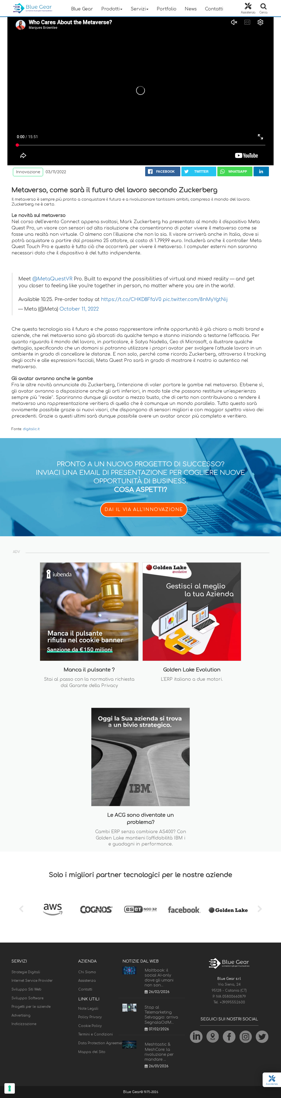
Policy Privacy (90, 1017)
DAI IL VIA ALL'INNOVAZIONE (144, 509)
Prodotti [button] (110, 9)
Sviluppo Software (27, 998)
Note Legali (88, 1009)
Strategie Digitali (26, 972)
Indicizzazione (24, 1024)
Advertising (21, 1015)
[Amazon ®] (53, 910)
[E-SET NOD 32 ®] (140, 910)
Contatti (214, 9)
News (191, 9)
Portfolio (166, 9)
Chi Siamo (87, 972)
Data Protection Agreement (101, 1043)
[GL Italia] (228, 910)
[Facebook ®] (184, 910)
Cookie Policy (90, 1026)
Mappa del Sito (91, 1052)
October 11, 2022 (79, 309)
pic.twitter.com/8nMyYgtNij (195, 299)
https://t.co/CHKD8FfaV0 (131, 299)
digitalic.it (31, 429)
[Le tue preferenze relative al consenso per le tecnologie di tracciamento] (9, 1088)
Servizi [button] (138, 9)
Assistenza (87, 981)
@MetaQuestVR (52, 279)
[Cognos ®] (97, 910)
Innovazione (28, 172)
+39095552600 (232, 1002)
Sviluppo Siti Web (26, 989)
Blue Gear (82, 9)
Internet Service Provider (32, 981)
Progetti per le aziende (31, 1007)
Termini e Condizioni (95, 1034)
